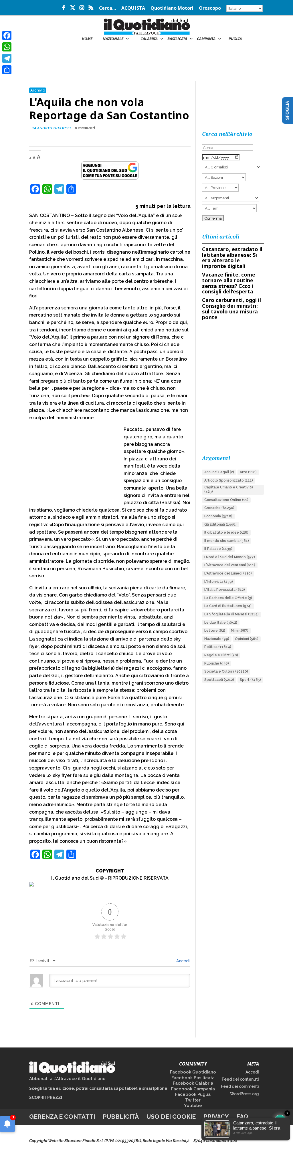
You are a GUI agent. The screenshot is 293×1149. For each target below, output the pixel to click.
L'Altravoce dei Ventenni (229, 565)
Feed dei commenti (240, 1086)
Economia (218, 516)
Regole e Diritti (221, 655)
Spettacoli (219, 680)
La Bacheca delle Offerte (228, 598)
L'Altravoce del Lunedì (228, 573)
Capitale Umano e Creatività (228, 489)
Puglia (235, 39)
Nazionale (216, 639)
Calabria (149, 39)
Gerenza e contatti (62, 1116)
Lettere (214, 631)
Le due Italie (220, 623)
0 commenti (85, 128)
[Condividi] (7, 69)
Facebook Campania (193, 1089)
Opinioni (246, 639)
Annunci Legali (219, 472)
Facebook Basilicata (193, 1077)
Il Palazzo (218, 549)
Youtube (193, 1105)
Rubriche (216, 663)
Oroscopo (210, 8)
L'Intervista (218, 582)
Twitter (193, 1100)
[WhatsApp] (7, 47)
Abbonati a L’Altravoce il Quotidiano (67, 1078)
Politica (217, 647)
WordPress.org (244, 1094)
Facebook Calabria (193, 1083)
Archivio (37, 90)
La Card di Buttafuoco (228, 606)
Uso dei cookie (171, 1116)
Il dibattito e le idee (226, 532)
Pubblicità (121, 1116)
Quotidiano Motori (172, 8)
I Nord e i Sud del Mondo (229, 557)
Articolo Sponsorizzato (228, 480)
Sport (250, 680)
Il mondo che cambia (226, 541)
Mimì (239, 631)
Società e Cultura (226, 671)
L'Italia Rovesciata (224, 590)
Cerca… (107, 8)
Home (87, 39)
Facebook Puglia (193, 1094)
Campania (206, 39)
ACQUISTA (133, 8)
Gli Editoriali (220, 524)
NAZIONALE (113, 39)
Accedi (182, 961)
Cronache (219, 508)
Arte (248, 472)
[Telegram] (7, 58)
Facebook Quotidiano (193, 1072)
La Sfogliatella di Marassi (231, 614)
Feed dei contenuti (240, 1079)
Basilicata (177, 39)
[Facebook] (7, 35)
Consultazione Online (226, 500)
